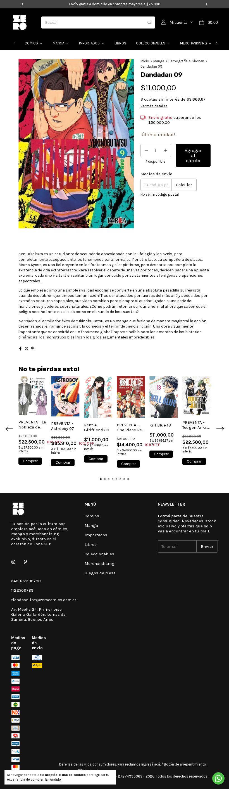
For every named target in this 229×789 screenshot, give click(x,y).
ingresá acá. (151, 764)
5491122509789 (26, 580)
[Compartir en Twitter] (26, 348)
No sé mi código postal (159, 194)
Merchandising (193, 43)
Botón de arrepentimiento (185, 764)
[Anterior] (14, 43)
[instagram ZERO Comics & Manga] (13, 562)
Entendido (53, 779)
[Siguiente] (216, 43)
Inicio (144, 61)
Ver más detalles (154, 106)
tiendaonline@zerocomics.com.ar (43, 599)
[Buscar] (149, 22)
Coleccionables (150, 43)
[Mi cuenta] (163, 22)
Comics (31, 43)
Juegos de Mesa (100, 572)
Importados (89, 43)
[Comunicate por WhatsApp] (218, 778)
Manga (58, 43)
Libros (120, 43)
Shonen (198, 61)
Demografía (178, 61)
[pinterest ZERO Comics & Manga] (25, 562)
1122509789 (22, 590)
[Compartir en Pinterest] (33, 348)
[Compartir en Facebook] (20, 348)
